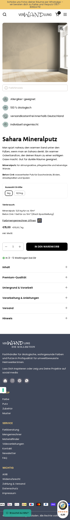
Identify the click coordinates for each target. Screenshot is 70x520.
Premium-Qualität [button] (14, 277)
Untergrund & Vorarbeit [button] (17, 287)
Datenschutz (10, 488)
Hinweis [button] (7, 318)
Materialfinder (10, 439)
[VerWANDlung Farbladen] (35, 14)
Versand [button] (8, 308)
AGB (4, 474)
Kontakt (7, 448)
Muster (6, 413)
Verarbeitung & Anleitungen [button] (20, 298)
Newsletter (9, 453)
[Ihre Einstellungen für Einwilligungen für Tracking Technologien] (3, 390)
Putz (5, 404)
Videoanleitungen (13, 443)
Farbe (5, 399)
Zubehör (7, 408)
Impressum (9, 493)
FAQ (4, 458)
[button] (4, 14)
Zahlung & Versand (13, 483)
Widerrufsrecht (11, 479)
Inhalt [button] (6, 267)
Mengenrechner (11, 434)
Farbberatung (10, 429)
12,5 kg (19, 193)
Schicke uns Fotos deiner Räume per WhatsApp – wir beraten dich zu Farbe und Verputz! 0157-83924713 (35, 4)
